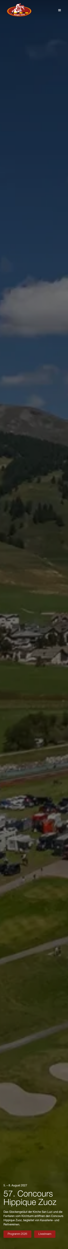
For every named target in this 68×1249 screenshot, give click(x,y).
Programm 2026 (17, 1234)
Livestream (44, 1234)
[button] (60, 10)
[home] (18, 10)
